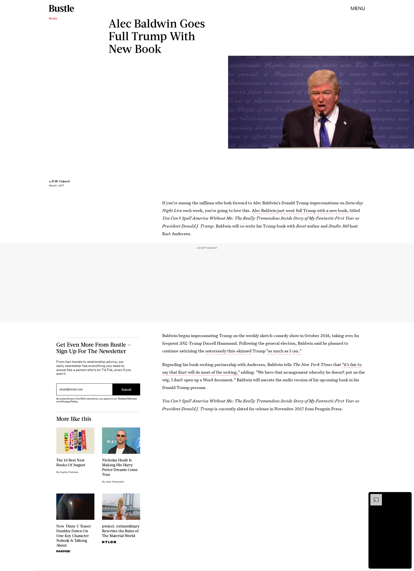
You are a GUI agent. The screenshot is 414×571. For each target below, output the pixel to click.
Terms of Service (127, 398)
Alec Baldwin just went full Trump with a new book (299, 210)
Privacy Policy (69, 401)
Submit (126, 389)
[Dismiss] (406, 496)
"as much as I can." (283, 351)
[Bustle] (61, 8)
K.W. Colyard (61, 181)
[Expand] (374, 496)
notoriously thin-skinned (228, 351)
